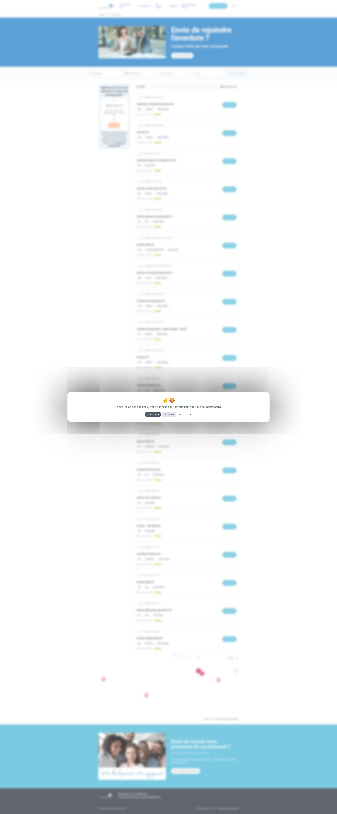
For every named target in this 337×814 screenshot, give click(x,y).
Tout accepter (153, 414)
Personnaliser (185, 414)
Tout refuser (169, 414)
